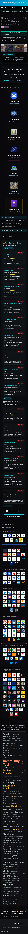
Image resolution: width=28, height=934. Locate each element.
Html (17, 812)
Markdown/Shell (19, 836)
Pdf (4, 845)
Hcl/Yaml (6, 812)
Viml (11, 889)
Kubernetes (6, 829)
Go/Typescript (7, 801)
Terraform (6, 880)
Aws (16, 740)
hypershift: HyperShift (9, 477)
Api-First (5, 738)
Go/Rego (14, 798)
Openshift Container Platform (11, 387)
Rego (22, 862)
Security (5, 868)
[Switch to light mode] (22, 7)
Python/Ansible (7, 858)
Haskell (5, 809)
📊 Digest (14, 11)
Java (14, 818)
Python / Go (6, 856)
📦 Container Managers (8, 26)
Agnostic (7, 734)
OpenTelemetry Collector (10, 460)
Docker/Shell (12, 778)
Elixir (4, 783)
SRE (19, 878)
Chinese (19, 755)
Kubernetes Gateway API (10, 495)
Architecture (12, 738)
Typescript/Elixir (7, 887)
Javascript (9, 821)
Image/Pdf (6, 814)
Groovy (6, 803)
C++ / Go (16, 750)
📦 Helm (5, 21)
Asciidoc (19, 738)
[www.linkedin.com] (7, 932)
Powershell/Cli (8, 851)
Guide (16, 806)
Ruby (5, 866)
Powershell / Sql (20, 846)
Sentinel (14, 868)
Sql (16, 876)
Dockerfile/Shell (17, 780)
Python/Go (15, 858)
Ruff (5, 305)
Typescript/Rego (17, 887)
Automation (6, 740)
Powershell (8, 849)
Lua (4, 832)
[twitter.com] (4, 932)
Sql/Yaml (14, 878)
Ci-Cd (5, 758)
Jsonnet (12, 826)
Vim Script (6, 889)
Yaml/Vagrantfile (7, 904)
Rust (11, 866)
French (14, 791)
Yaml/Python (16, 900)
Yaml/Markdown (7, 900)
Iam (22, 812)
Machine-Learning (12, 832)
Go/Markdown (7, 798)
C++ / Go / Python (8, 750)
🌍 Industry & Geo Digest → (14, 516)
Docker (5, 778)
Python (15, 856)
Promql (16, 851)
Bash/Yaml (14, 746)
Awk (12, 740)
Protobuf (13, 853)
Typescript (9, 885)
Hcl (12, 809)
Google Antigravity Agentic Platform (13, 413)
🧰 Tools (5, 19)
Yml (14, 904)
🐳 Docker (5, 16)
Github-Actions (10, 793)
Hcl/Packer (19, 809)
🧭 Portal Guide (6, 11)
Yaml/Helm (12, 898)
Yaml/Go (21, 896)
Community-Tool (14, 762)
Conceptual (7, 767)
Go (13, 796)
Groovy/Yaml (6, 806)
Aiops (14, 734)
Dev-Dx (5, 776)
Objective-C (6, 842)
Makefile (20, 832)
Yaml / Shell (14, 893)
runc (5, 444)
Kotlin (18, 826)
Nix (4, 840)
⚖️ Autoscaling (6, 37)
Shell (6, 871)
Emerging (11, 783)
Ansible (5, 736)
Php (12, 845)
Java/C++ (21, 819)
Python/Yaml (7, 862)
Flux (9, 791)
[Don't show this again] (25, 2)
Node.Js (9, 840)
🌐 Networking (6, 28)
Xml (4, 891)
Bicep (5, 428)
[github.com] (2, 932)
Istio (5, 371)
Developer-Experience (14, 776)
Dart (13, 767)
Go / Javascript (19, 793)
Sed (10, 868)
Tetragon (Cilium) (8, 321)
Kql (22, 826)
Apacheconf (16, 736)
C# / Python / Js (11, 748)
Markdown (9, 834)
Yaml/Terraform (14, 902)
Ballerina (21, 740)
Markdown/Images (8, 836)
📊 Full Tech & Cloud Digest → (14, 511)
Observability (14, 842)
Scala (17, 866)
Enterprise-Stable (13, 787)
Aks (18, 734)
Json (5, 826)
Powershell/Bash (18, 849)
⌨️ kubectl (5, 23)
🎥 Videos (21, 11)
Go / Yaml (6, 796)
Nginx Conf (19, 838)
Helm (12, 812)
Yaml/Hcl (5, 898)
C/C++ (10, 753)
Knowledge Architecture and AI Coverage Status (14, 230)
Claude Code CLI (8, 256)
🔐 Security (5, 30)
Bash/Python (6, 746)
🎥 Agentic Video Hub (17, 913)
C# (18, 748)
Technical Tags (12, 729)
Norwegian (16, 840)
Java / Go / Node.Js (17, 816)
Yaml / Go (16, 891)
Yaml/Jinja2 (20, 898)
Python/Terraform (16, 860)
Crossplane (7, 288)
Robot (17, 864)
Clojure (10, 757)
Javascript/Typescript (19, 824)
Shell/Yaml (16, 873)
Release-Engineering (8, 864)
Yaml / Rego (6, 893)
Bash (6, 743)
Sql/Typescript (7, 878)
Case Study (9, 755)
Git (4, 793)
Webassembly (18, 889)
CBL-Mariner (7, 356)
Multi (13, 838)
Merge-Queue (7, 838)
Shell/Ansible (15, 871)
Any (10, 736)
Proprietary (6, 853)
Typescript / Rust (7, 882)
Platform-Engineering (9, 846)
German (20, 791)
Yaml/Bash (14, 896)
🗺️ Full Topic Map (11, 911)
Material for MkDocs (10, 928)
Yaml (6, 895)
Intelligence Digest (9, 2)
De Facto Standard (14, 772)
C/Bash (5, 753)
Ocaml (21, 842)
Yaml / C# (10, 891)
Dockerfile (7, 780)
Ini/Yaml (15, 814)
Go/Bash (20, 796)
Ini (11, 814)
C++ (22, 751)
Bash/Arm (14, 743)
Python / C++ (20, 853)
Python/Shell (6, 860)
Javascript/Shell (7, 824)
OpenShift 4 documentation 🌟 (11, 272)
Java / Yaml (6, 819)
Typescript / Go (15, 880)
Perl (8, 844)
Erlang (5, 791)
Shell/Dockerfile (7, 873)
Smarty (22, 873)
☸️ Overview (6, 14)
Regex (17, 862)
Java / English (7, 816)
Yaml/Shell (6, 902)
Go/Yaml (15, 801)
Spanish (8, 876)
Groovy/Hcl (14, 803)
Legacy (16, 829)
